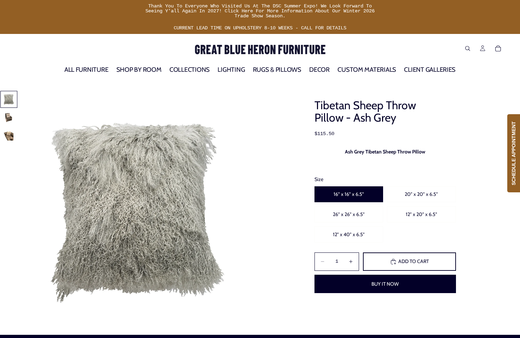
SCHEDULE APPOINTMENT (513, 153)
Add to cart (413, 261)
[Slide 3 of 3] (9, 136)
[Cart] (498, 48)
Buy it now (385, 284)
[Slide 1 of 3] (9, 99)
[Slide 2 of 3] (9, 118)
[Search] (467, 48)
